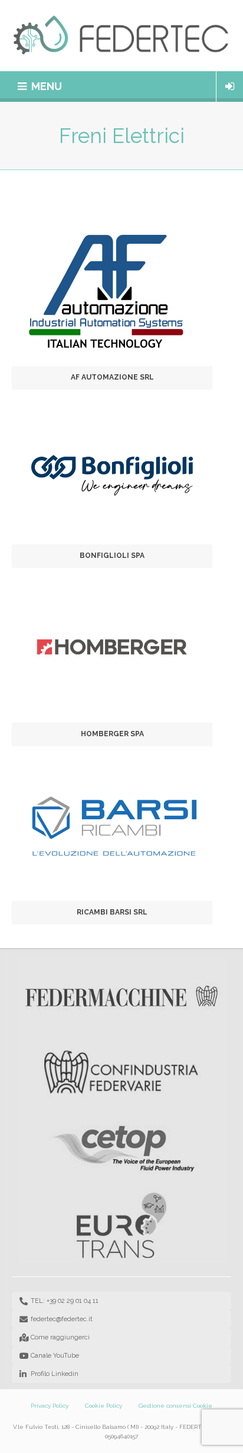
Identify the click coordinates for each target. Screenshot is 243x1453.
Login (229, 86)
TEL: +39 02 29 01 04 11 (64, 1301)
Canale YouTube (55, 1355)
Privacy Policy (49, 1405)
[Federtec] (121, 35)
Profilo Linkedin (54, 1374)
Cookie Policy (103, 1405)
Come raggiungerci (60, 1337)
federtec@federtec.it (62, 1319)
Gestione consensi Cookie (175, 1405)
